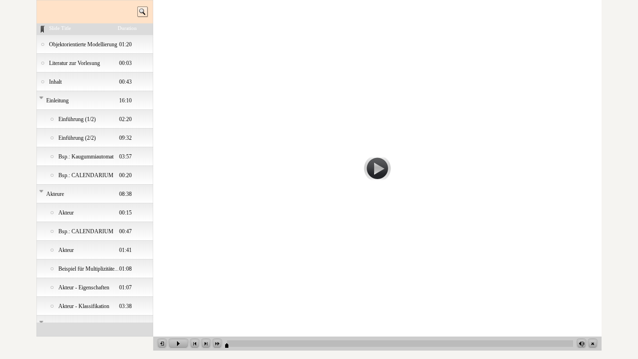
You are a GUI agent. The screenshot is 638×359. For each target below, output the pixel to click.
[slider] (399, 343)
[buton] (377, 168)
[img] (94, 44)
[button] (162, 343)
